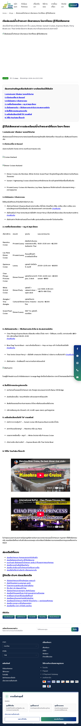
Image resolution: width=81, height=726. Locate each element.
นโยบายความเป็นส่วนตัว (12, 714)
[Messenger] (77, 356)
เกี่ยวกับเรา (37, 5)
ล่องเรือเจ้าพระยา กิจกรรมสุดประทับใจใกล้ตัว (22, 557)
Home (5, 13)
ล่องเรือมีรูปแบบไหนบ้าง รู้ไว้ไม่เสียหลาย (20, 560)
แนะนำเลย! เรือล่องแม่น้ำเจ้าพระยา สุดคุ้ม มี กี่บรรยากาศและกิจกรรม (30, 562)
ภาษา (4, 642)
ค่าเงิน (4, 651)
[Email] (77, 377)
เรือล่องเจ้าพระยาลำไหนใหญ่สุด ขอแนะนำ (21, 580)
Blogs (11, 13)
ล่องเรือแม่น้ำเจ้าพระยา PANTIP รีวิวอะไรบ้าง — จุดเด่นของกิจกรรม (30, 600)
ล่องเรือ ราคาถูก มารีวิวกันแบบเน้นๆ (19, 603)
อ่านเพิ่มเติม (56, 208)
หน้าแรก (15, 5)
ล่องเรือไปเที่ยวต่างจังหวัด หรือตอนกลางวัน (22, 570)
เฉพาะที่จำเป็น (22, 719)
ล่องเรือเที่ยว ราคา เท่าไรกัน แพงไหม (19, 605)
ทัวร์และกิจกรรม (24, 5)
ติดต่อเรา (63, 5)
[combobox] (20, 646)
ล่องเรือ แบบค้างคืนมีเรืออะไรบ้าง (18, 565)
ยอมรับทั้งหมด (58, 719)
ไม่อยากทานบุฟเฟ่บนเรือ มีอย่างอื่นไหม (20, 585)
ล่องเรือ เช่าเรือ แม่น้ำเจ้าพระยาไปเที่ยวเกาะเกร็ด (23, 567)
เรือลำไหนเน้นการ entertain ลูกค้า (19, 583)
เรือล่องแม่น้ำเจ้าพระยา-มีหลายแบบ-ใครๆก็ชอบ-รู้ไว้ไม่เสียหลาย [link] (35, 13)
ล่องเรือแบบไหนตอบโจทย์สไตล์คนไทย (20, 598)
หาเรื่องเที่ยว (54, 5)
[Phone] (77, 370)
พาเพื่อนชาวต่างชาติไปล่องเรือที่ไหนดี (20, 595)
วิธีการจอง (45, 5)
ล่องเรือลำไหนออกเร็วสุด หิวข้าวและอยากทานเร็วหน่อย (25, 593)
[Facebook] (77, 348)
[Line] (77, 363)
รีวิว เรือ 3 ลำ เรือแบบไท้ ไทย (16, 588)
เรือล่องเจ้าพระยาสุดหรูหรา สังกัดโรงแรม (21, 590)
